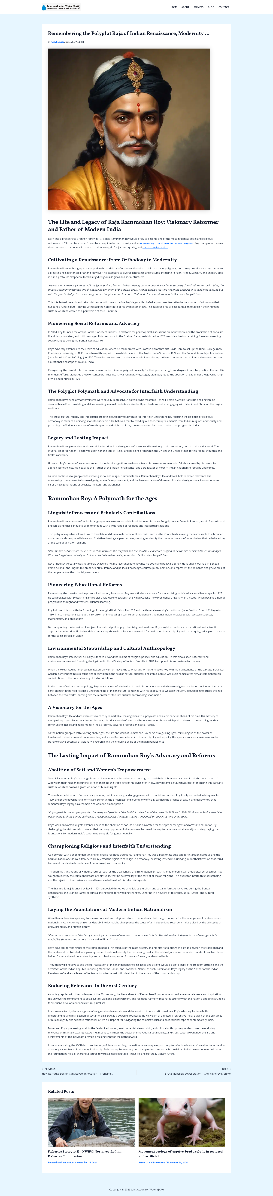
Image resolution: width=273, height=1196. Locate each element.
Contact (223, 7)
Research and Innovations (61, 1162)
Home (173, 7)
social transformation (155, 247)
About (185, 7)
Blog (211, 7)
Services (198, 7)
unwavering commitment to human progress (166, 243)
